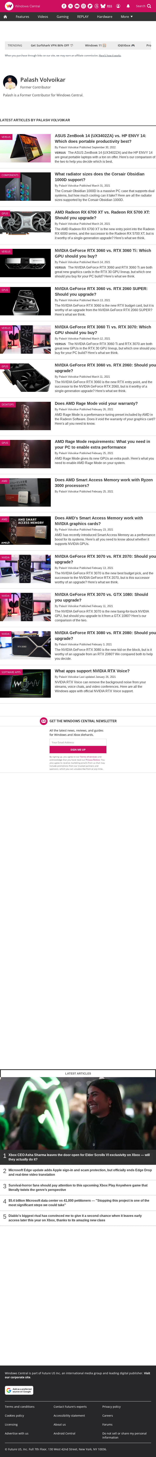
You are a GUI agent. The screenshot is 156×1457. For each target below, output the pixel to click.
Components (10, 175)
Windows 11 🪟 (95, 45)
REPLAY (83, 16)
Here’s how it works (110, 55)
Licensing (11, 1424)
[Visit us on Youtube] (77, 6)
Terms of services (89, 756)
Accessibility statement (69, 1415)
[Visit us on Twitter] (70, 6)
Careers (107, 1415)
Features (22, 16)
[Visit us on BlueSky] (103, 6)
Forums (107, 1424)
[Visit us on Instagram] (83, 6)
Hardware (104, 16)
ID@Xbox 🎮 (126, 45)
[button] (143, 6)
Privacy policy (111, 1407)
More (125, 16)
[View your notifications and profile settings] (128, 6)
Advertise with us (16, 1433)
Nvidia (6, 557)
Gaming (63, 16)
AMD (4, 481)
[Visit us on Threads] (96, 6)
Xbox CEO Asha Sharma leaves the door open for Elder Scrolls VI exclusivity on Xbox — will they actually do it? (79, 1157)
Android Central (64, 1433)
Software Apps (11, 672)
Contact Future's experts (70, 1407)
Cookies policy (14, 1415)
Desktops (8, 404)
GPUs (5, 213)
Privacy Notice (93, 759)
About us (60, 1424)
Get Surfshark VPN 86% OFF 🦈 (52, 45)
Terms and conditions (20, 1407)
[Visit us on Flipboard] (90, 6)
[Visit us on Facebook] (64, 6)
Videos (43, 16)
